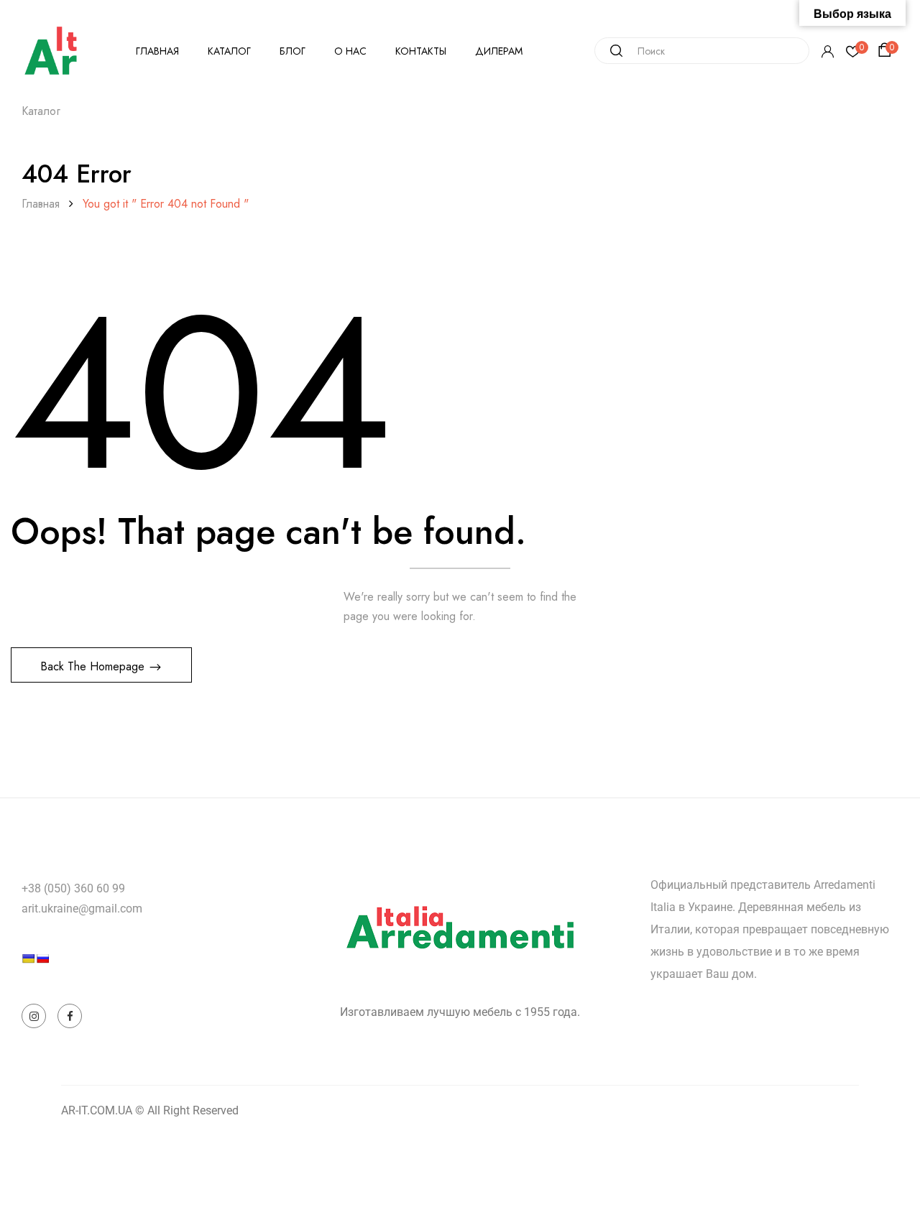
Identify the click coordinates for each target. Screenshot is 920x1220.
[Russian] (42, 958)
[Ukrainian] (28, 958)
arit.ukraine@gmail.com (82, 908)
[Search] (611, 50)
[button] (887, 50)
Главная (41, 203)
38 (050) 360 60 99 (76, 888)
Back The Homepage (94, 666)
